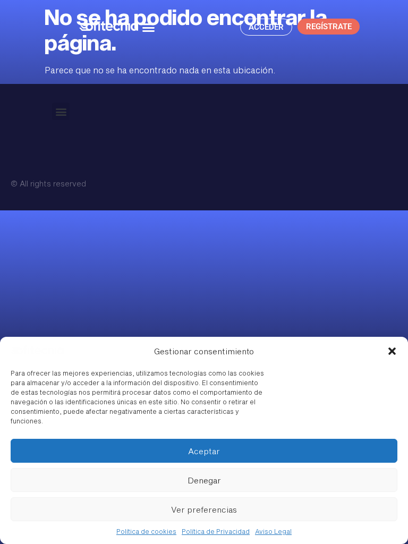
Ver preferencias (204, 509)
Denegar (204, 480)
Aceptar (204, 451)
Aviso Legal (273, 531)
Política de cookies (146, 531)
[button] (392, 351)
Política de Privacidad (216, 531)
